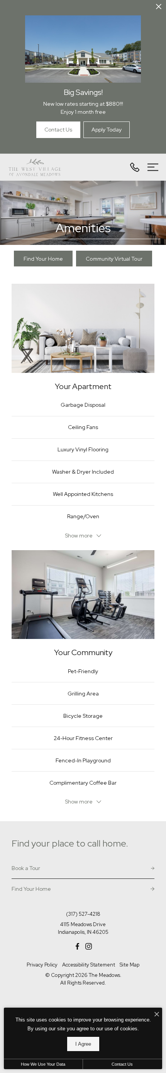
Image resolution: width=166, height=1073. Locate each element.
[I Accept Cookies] (156, 1015)
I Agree (83, 1044)
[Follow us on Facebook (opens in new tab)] (77, 946)
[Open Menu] (152, 167)
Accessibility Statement (88, 965)
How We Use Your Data (43, 1064)
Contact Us (122, 1064)
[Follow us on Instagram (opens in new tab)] (88, 946)
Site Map (129, 965)
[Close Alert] (158, 8)
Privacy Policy (42, 965)
